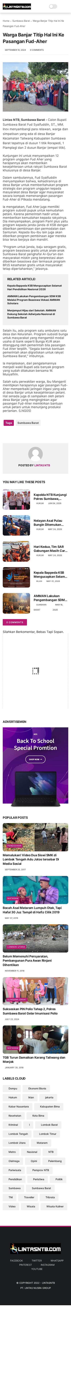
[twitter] (13, 434)
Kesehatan (15, 1115)
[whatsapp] (20, 434)
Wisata (31, 1206)
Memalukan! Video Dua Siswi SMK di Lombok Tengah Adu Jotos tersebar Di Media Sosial (31, 859)
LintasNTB (48, 1282)
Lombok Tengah (18, 1133)
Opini (34, 1161)
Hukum (40, 503)
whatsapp (57, 1260)
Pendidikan (14, 845)
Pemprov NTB (40, 1170)
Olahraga (14, 1161)
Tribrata (50, 1197)
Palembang (55, 1161)
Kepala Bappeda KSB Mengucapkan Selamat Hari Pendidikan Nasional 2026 (34, 287)
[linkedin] (35, 434)
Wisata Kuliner (55, 1206)
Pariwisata (15, 1170)
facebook (16, 1260)
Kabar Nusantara (19, 1106)
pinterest (25, 1264)
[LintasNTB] (17, 8)
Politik (59, 1179)
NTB (51, 1151)
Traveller (29, 1197)
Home (6, 20)
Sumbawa (15, 1188)
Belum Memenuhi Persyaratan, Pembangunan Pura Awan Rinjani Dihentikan (27, 961)
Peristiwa (38, 1179)
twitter (37, 1260)
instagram (47, 1264)
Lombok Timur (47, 1133)
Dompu (13, 1088)
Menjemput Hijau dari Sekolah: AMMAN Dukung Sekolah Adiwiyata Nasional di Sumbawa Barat (31, 314)
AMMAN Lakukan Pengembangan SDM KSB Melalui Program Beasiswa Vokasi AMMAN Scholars (34, 300)
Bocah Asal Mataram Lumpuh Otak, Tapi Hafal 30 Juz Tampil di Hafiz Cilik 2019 (32, 910)
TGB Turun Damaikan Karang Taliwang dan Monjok (34, 1060)
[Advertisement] (35, 1340)
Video (12, 1206)
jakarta (49, 1097)
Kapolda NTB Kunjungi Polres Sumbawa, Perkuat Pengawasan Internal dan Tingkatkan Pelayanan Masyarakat (50, 497)
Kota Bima (38, 1115)
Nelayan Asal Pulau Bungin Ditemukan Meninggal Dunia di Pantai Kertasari (48, 523)
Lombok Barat (49, 1124)
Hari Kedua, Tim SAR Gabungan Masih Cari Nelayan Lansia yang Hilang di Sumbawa (50, 549)
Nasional (32, 1151)
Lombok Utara (16, 947)
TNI (11, 1197)
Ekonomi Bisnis (37, 1088)
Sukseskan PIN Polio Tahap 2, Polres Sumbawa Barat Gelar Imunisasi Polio (30, 1011)
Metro (12, 1151)
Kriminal (13, 1124)
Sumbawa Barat (21, 20)
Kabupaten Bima (50, 1106)
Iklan (39, 581)
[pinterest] (28, 434)
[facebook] (6, 434)
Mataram (12, 898)
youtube (37, 1269)
